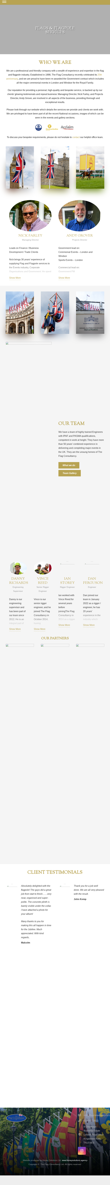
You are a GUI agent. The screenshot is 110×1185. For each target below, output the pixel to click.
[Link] (20, 751)
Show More (15, 278)
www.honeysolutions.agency (74, 1160)
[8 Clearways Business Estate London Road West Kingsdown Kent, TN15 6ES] (81, 1135)
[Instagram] (82, 1151)
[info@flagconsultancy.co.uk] (81, 1115)
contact (76, 137)
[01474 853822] (81, 1121)
